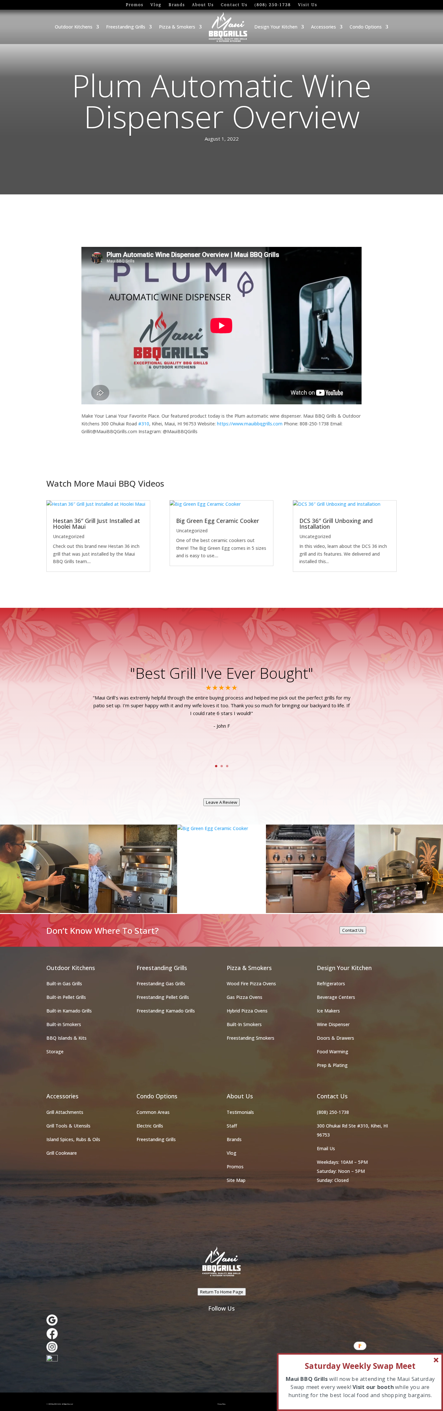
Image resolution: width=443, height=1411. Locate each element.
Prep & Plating (332, 1065)
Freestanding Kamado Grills (166, 1011)
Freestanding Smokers (250, 1038)
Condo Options (366, 27)
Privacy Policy (221, 1404)
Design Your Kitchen (275, 27)
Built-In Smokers (244, 1024)
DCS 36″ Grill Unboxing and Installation (336, 523)
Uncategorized (68, 536)
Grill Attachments (64, 1112)
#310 (143, 424)
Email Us (326, 1148)
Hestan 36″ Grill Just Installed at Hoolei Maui (96, 523)
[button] (360, 1366)
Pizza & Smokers (177, 27)
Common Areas (153, 1112)
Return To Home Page (221, 1292)
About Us (203, 5)
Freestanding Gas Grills (161, 983)
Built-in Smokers (63, 1024)
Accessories (323, 27)
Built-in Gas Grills (64, 983)
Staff (232, 1126)
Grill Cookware (61, 1153)
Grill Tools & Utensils (68, 1126)
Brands (177, 5)
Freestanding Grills (125, 27)
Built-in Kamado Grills (69, 1011)
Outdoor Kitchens (73, 27)
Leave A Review (221, 802)
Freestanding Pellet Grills (163, 997)
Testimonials (240, 1112)
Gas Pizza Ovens (244, 997)
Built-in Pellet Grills (66, 997)
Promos (134, 5)
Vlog (156, 5)
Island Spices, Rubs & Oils (73, 1139)
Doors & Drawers (335, 1038)
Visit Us (307, 5)
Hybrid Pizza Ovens (247, 1011)
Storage (55, 1051)
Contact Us (234, 5)
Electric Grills (150, 1126)
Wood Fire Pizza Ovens (251, 983)
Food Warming (332, 1051)
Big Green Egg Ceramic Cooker (217, 521)
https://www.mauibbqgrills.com (249, 424)
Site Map (236, 1180)
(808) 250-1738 (273, 5)
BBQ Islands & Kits (66, 1038)
